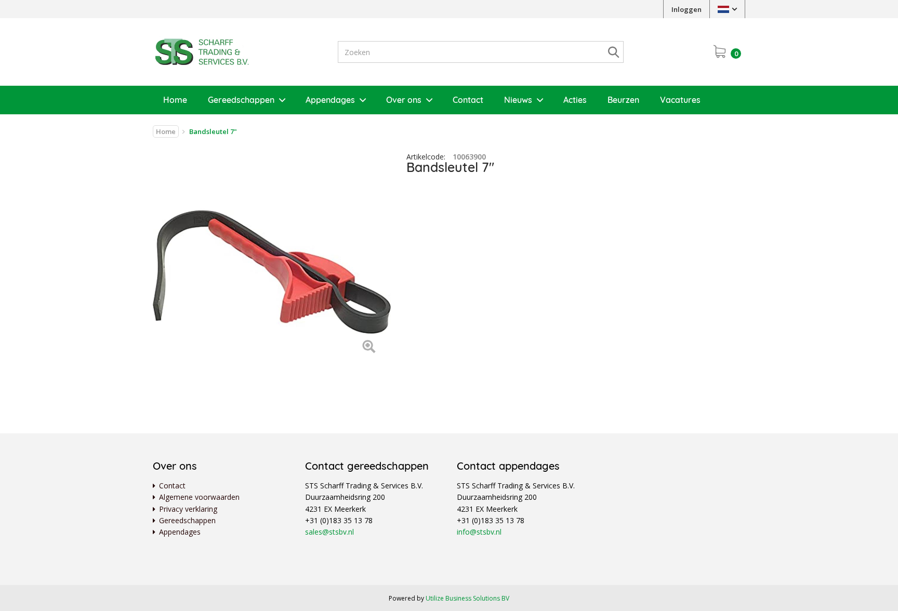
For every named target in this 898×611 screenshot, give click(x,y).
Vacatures (680, 100)
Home (175, 100)
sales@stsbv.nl (329, 532)
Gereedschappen (241, 100)
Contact (468, 100)
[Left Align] (368, 347)
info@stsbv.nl (479, 532)
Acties (575, 100)
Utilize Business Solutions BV (467, 598)
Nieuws (518, 100)
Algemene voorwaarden (199, 497)
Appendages (330, 100)
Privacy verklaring (188, 509)
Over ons (403, 100)
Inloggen (686, 9)
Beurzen (623, 100)
